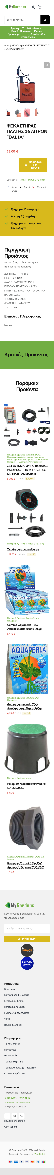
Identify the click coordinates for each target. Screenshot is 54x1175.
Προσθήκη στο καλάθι (35, 165)
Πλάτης (22, 180)
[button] (47, 65)
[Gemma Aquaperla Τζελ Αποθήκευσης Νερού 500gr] (27, 566)
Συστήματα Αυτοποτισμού (30, 462)
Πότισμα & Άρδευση (36, 180)
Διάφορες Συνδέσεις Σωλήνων (20, 856)
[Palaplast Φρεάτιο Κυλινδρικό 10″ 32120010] (27, 725)
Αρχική (7, 45)
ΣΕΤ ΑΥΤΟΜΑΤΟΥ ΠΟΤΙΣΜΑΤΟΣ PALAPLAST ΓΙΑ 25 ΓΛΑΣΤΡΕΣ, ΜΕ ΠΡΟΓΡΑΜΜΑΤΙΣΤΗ (27, 470)
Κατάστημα (18, 45)
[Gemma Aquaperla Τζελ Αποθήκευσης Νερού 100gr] (27, 646)
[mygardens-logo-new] (15, 4)
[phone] (21, 1116)
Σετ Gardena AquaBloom (23, 549)
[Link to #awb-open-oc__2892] (48, 7)
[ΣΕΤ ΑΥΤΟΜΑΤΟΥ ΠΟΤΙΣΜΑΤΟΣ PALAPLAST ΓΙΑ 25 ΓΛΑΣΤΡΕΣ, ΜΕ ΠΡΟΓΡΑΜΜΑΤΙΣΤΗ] (27, 403)
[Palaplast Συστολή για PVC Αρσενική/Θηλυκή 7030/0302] (27, 805)
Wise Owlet (39, 1154)
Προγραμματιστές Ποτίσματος (20, 459)
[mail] (14, 1116)
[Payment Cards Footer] (27, 1161)
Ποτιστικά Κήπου (33, 454)
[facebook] (7, 1116)
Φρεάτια (29, 778)
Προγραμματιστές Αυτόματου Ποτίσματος (25, 457)
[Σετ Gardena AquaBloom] (27, 491)
